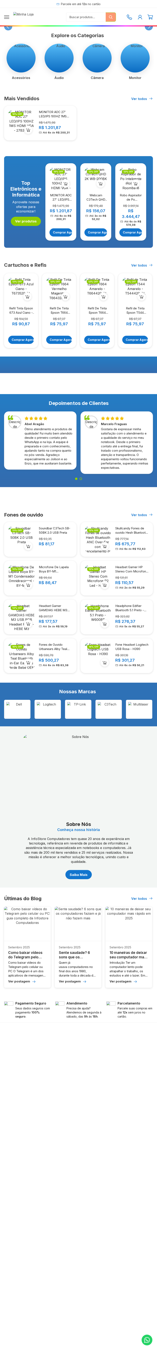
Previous (8, 26)
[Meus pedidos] (140, 17)
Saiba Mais (78, 875)
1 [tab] (76, 479)
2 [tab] (81, 479)
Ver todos (139, 99)
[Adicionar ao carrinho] (28, 130)
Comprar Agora (62, 232)
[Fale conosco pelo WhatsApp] (147, 1340)
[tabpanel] (40, 441)
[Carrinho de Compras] (150, 17)
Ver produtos (26, 221)
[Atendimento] (129, 17)
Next (149, 26)
